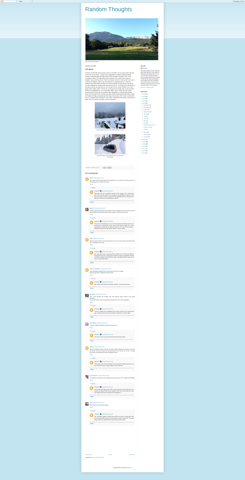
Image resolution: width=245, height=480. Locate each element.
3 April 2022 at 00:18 (98, 238)
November (146, 107)
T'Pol (91, 402)
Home (110, 454)
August (146, 114)
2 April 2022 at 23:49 (99, 208)
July (145, 116)
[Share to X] (107, 168)
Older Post (131, 454)
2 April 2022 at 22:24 (98, 178)
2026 (143, 94)
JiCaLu (92, 347)
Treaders (96, 191)
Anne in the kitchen (95, 269)
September (147, 111)
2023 (143, 101)
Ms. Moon (92, 294)
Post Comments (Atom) (98, 457)
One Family (93, 323)
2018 (143, 146)
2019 (143, 144)
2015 (143, 153)
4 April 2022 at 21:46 (107, 361)
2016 (143, 150)
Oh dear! (146, 129)
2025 (143, 96)
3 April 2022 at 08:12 (107, 282)
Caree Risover (94, 375)
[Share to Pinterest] (111, 168)
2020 (143, 142)
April (145, 123)
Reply (91, 184)
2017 (143, 148)
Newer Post (89, 454)
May (145, 120)
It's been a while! (148, 127)
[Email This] (103, 168)
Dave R (92, 208)
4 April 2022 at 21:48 (107, 387)
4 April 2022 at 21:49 (107, 414)
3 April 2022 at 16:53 (103, 375)
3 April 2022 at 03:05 (106, 269)
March (145, 132)
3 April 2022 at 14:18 (101, 294)
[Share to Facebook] (109, 168)
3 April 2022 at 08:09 (107, 221)
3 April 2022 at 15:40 (101, 323)
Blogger (129, 467)
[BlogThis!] (105, 168)
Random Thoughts (108, 9)
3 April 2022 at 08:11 (107, 251)
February (146, 134)
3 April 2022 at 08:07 (107, 191)
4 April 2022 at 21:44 (107, 334)
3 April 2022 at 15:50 (99, 347)
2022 (143, 103)
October (146, 109)
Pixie (91, 178)
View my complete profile (147, 87)
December (146, 105)
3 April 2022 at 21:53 (98, 402)
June (145, 118)
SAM (91, 238)
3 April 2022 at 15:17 (107, 309)
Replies (93, 187)
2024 (143, 98)
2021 (143, 139)
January (146, 136)
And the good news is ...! (150, 125)
